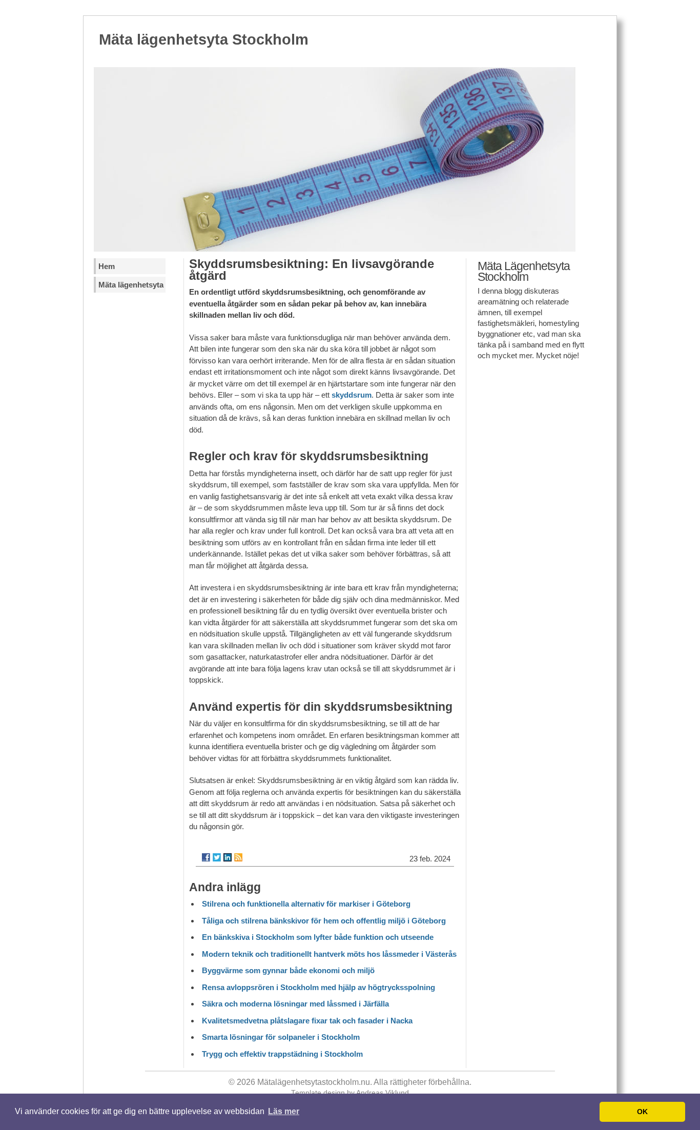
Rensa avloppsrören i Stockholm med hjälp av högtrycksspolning (318, 987)
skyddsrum (352, 395)
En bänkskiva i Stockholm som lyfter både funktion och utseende (318, 937)
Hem (106, 266)
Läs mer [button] (283, 1111)
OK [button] (642, 1111)
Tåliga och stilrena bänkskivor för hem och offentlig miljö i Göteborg (324, 920)
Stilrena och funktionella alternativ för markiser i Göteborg (306, 903)
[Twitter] (217, 857)
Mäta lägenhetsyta (130, 284)
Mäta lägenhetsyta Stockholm (203, 39)
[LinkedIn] (227, 857)
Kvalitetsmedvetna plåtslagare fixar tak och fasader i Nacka (307, 1020)
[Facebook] (206, 857)
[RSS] (238, 857)
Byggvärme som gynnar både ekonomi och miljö (288, 970)
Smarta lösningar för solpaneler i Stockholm (281, 1037)
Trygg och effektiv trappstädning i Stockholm (282, 1054)
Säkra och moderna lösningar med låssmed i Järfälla (295, 1003)
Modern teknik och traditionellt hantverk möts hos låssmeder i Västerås (329, 954)
